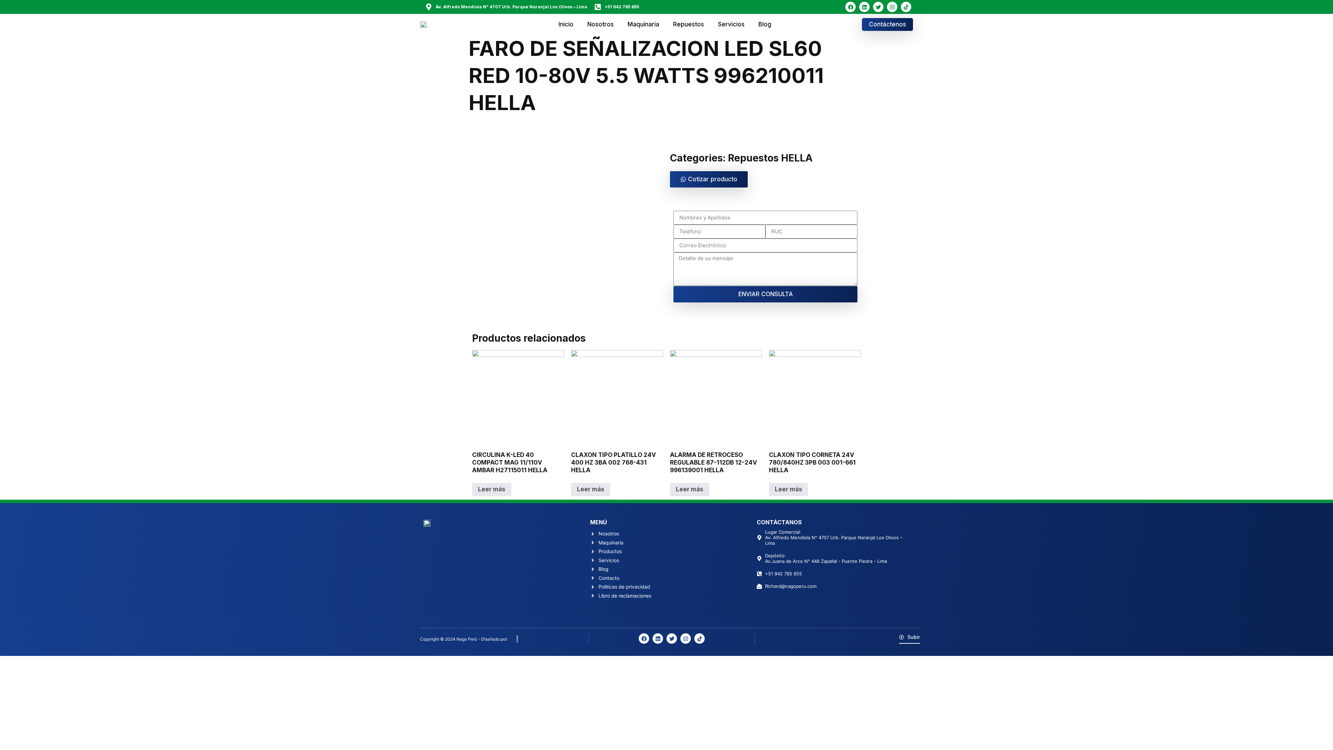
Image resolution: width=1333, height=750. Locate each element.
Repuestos (688, 24)
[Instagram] (892, 7)
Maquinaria (643, 24)
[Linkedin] (864, 7)
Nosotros (600, 24)
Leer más (491, 489)
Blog (764, 24)
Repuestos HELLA (770, 158)
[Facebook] (850, 7)
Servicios (731, 24)
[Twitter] (878, 7)
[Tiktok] (906, 7)
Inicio (566, 24)
